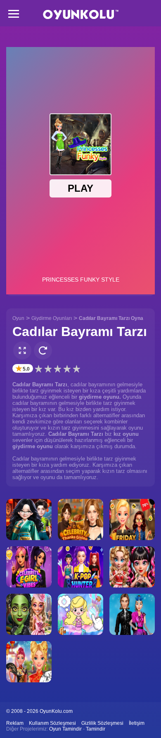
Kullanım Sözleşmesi (52, 723)
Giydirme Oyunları (51, 318)
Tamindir (95, 729)
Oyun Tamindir (65, 729)
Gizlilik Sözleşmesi (102, 723)
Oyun (18, 318)
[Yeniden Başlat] (43, 350)
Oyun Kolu (81, 14)
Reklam (15, 723)
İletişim (136, 723)
